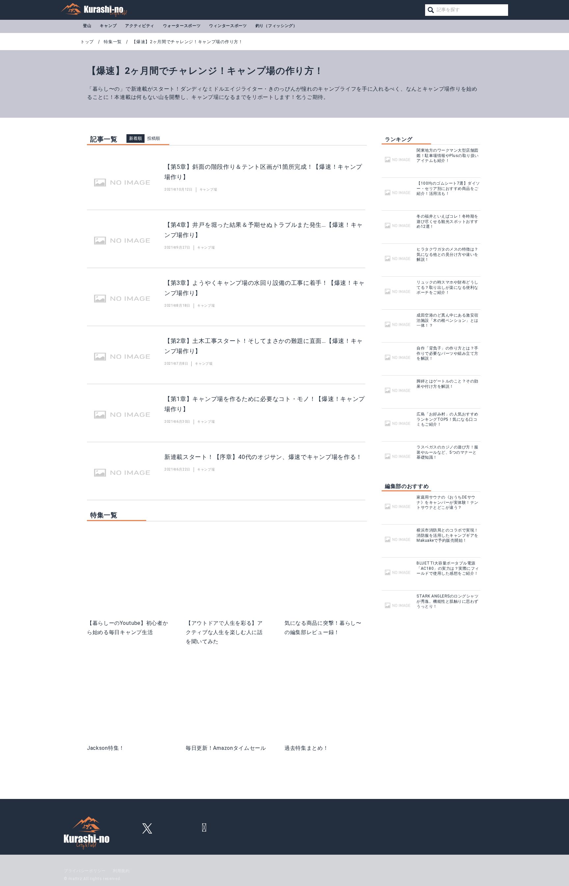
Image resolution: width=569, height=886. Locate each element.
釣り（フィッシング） (276, 25)
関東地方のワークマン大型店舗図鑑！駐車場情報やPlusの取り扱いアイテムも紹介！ (448, 155)
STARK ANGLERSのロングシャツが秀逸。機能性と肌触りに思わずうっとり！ (447, 601)
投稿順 (153, 138)
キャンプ (108, 25)
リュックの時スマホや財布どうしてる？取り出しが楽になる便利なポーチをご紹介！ (447, 287)
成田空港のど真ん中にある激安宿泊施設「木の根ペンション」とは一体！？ (447, 320)
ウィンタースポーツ (228, 25)
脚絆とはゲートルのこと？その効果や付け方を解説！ (447, 384)
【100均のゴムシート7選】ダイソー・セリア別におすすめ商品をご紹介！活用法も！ (448, 188)
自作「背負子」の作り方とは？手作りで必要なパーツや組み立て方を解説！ (447, 353)
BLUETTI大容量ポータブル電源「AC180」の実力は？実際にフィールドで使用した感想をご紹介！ (448, 568)
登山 (87, 25)
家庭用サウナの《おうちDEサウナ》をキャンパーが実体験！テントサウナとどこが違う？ (447, 502)
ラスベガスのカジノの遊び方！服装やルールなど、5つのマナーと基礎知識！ (447, 452)
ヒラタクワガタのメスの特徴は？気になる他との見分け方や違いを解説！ (447, 254)
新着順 (135, 138)
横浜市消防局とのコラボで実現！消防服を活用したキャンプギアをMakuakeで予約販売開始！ (447, 535)
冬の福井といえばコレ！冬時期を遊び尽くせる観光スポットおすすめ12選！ (447, 221)
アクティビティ (139, 25)
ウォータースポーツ (182, 25)
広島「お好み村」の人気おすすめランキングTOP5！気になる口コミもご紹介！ (447, 419)
